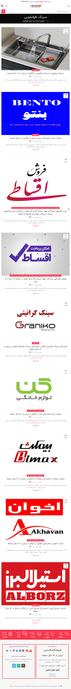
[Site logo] (35, 6)
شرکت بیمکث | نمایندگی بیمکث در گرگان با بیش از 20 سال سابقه (35, 478)
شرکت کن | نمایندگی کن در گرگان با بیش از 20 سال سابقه (35, 414)
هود (17, 208)
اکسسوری (55, 275)
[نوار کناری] (68, 209)
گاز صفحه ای (21, 208)
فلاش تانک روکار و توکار (28, 208)
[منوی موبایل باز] (69, 6)
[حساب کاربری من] (6, 6)
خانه (47, 21)
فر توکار (57, 208)
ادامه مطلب (35, 85)
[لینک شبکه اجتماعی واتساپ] (19, 665)
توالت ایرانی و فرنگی (51, 208)
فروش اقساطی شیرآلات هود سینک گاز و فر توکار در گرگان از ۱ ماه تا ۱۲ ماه (36, 280)
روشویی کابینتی (45, 208)
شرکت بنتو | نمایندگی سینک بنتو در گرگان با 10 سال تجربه (35, 138)
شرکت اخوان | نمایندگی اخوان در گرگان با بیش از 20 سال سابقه (35, 543)
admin (37, 77)
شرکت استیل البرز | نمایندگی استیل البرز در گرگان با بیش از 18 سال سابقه (35, 610)
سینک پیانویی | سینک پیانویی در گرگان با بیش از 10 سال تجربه (35, 73)
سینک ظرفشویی (35, 70)
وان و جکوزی (14, 208)
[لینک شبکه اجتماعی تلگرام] (14, 665)
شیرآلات (34, 208)
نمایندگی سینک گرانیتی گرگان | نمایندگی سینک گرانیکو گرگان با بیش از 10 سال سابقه (35, 348)
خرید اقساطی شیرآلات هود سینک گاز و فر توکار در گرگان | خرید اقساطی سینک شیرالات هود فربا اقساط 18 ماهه (35, 212)
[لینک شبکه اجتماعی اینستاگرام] (23, 665)
